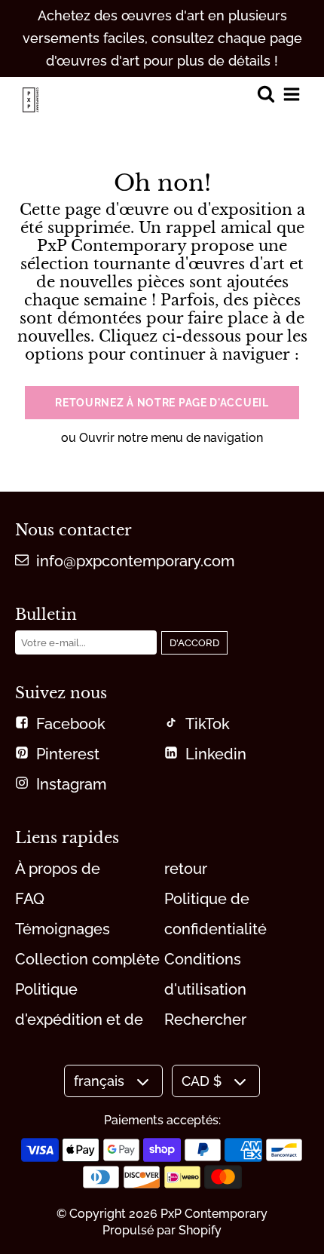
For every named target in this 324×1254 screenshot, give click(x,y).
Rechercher (205, 1019)
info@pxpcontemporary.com (135, 561)
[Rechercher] (265, 95)
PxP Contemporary (213, 1213)
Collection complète (87, 959)
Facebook (70, 724)
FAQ (29, 899)
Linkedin (215, 754)
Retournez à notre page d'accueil (161, 403)
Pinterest (67, 754)
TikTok (207, 724)
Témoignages (62, 929)
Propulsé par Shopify (162, 1230)
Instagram (71, 784)
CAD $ (202, 1081)
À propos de (57, 869)
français (99, 1081)
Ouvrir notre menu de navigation (171, 438)
